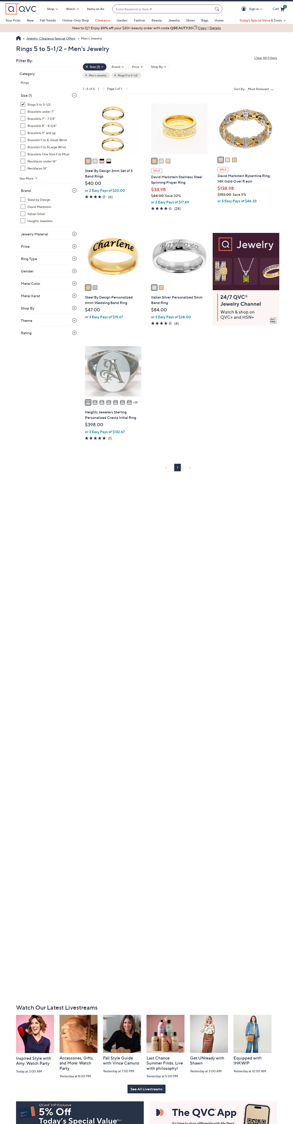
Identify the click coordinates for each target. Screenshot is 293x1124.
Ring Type (29, 258)
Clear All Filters (265, 58)
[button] (245, 9)
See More (26, 178)
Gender (27, 271)
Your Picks (12, 20)
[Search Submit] (217, 9)
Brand (26, 190)
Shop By (27, 308)
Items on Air (95, 9)
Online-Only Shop (75, 20)
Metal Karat (30, 296)
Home (219, 20)
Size (26, 95)
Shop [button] (50, 9)
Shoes (190, 20)
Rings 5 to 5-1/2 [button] (127, 75)
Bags (204, 20)
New (30, 20)
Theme (26, 320)
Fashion (139, 20)
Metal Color (30, 283)
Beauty (157, 20)
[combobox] (163, 9)
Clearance (102, 20)
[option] (146, 28)
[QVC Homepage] (18, 38)
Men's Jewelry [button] (97, 75)
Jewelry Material (34, 234)
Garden (122, 20)
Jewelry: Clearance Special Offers (50, 38)
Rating (26, 333)
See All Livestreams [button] (146, 1089)
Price (25, 246)
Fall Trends (48, 20)
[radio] (88, 161)
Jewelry (174, 20)
